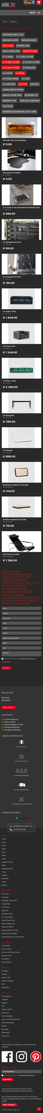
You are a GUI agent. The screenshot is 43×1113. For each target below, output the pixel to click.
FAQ (3, 1006)
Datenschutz (6, 1032)
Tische (4, 872)
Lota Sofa (34, 84)
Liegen (4, 849)
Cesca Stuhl (8, 46)
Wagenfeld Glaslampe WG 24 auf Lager (19, 112)
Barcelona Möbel (7, 927)
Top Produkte (6, 891)
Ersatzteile (13, 21)
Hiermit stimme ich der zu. (21, 658)
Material (4, 974)
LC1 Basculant (29, 68)
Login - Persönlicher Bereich (11, 1019)
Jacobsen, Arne (6, 955)
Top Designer (6, 942)
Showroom (5, 1013)
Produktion (5, 971)
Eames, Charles (7, 949)
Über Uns (5, 968)
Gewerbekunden (7, 1016)
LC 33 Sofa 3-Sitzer (11, 68)
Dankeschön (5, 987)
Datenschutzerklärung (27, 659)
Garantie (4, 1003)
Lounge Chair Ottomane (13, 90)
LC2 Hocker (7, 73)
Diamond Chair (23, 46)
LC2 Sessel (5, 894)
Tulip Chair (7, 106)
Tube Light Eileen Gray (29, 101)
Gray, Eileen (5, 959)
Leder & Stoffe (7, 1009)
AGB (3, 984)
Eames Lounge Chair (11, 51)
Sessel (4, 839)
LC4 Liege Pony (9, 84)
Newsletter (5, 1029)
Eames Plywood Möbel (9, 933)
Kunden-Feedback (8, 981)
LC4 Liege (25, 79)
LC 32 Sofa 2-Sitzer (31, 62)
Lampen (4, 875)
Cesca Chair (5, 907)
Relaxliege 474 (31, 95)
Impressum (5, 1036)
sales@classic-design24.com (22, 826)
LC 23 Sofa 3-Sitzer (11, 62)
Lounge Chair (6, 904)
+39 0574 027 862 (19, 829)
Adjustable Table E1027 (10, 900)
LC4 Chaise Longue (10, 79)
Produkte (5, 836)
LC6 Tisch (23, 84)
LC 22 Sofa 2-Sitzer (25, 57)
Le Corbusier (6, 946)
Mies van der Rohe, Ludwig (10, 952)
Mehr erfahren (8, 707)
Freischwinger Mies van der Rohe (13, 937)
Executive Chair (30, 51)
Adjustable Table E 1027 (13, 35)
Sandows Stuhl (9, 101)
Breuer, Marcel (6, 962)
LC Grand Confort (7, 917)
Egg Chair (5, 910)
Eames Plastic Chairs (8, 920)
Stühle (4, 855)
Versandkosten (6, 996)
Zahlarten (5, 999)
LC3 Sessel (20, 73)
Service (5, 21)
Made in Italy (6, 977)
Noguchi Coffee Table (12, 95)
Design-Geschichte (8, 1023)
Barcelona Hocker (10, 40)
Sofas (3, 845)
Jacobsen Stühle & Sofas (10, 930)
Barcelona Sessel (29, 40)
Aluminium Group (7, 914)
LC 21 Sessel (8, 57)
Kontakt (4, 1026)
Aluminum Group (7, 862)
